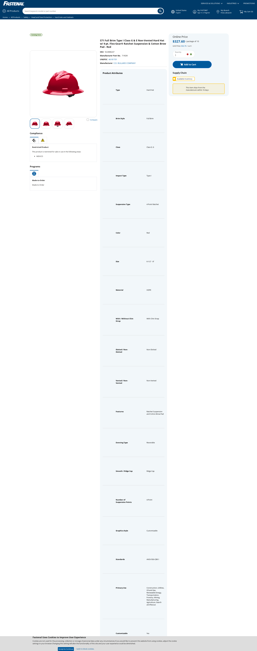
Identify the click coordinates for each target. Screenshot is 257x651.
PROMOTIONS (249, 3)
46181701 (113, 59)
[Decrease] (187, 54)
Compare (93, 120)
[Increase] (191, 54)
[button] (212, 3)
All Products (15, 17)
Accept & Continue (65, 649)
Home (5, 17)
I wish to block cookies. (85, 649)
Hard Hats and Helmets (64, 17)
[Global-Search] (160, 11)
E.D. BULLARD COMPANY (125, 63)
